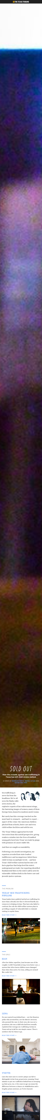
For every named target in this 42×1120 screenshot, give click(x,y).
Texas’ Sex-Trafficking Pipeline (16, 894)
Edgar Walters (21, 783)
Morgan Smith (18, 781)
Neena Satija (30, 781)
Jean (4, 958)
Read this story (8, 915)
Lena (5, 1013)
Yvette (6, 1072)
